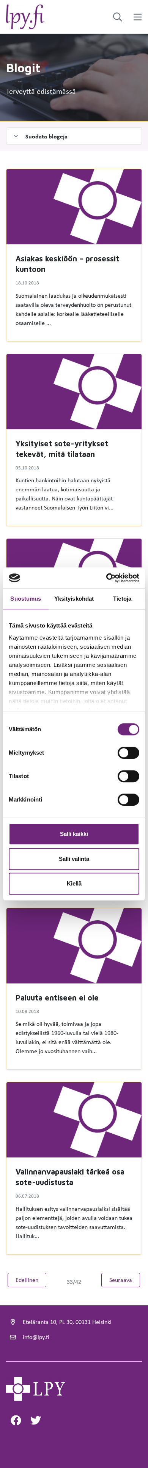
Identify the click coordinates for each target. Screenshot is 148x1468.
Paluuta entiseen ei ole (57, 997)
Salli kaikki (74, 834)
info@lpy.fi (36, 1337)
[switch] (128, 753)
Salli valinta (74, 859)
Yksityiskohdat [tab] (74, 598)
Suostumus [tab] (25, 598)
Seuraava (124, 1279)
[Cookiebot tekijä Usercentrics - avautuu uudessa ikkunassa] (106, 578)
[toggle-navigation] (137, 17)
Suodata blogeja (46, 136)
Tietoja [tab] (122, 598)
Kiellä (74, 883)
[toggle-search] (118, 17)
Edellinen (31, 1279)
